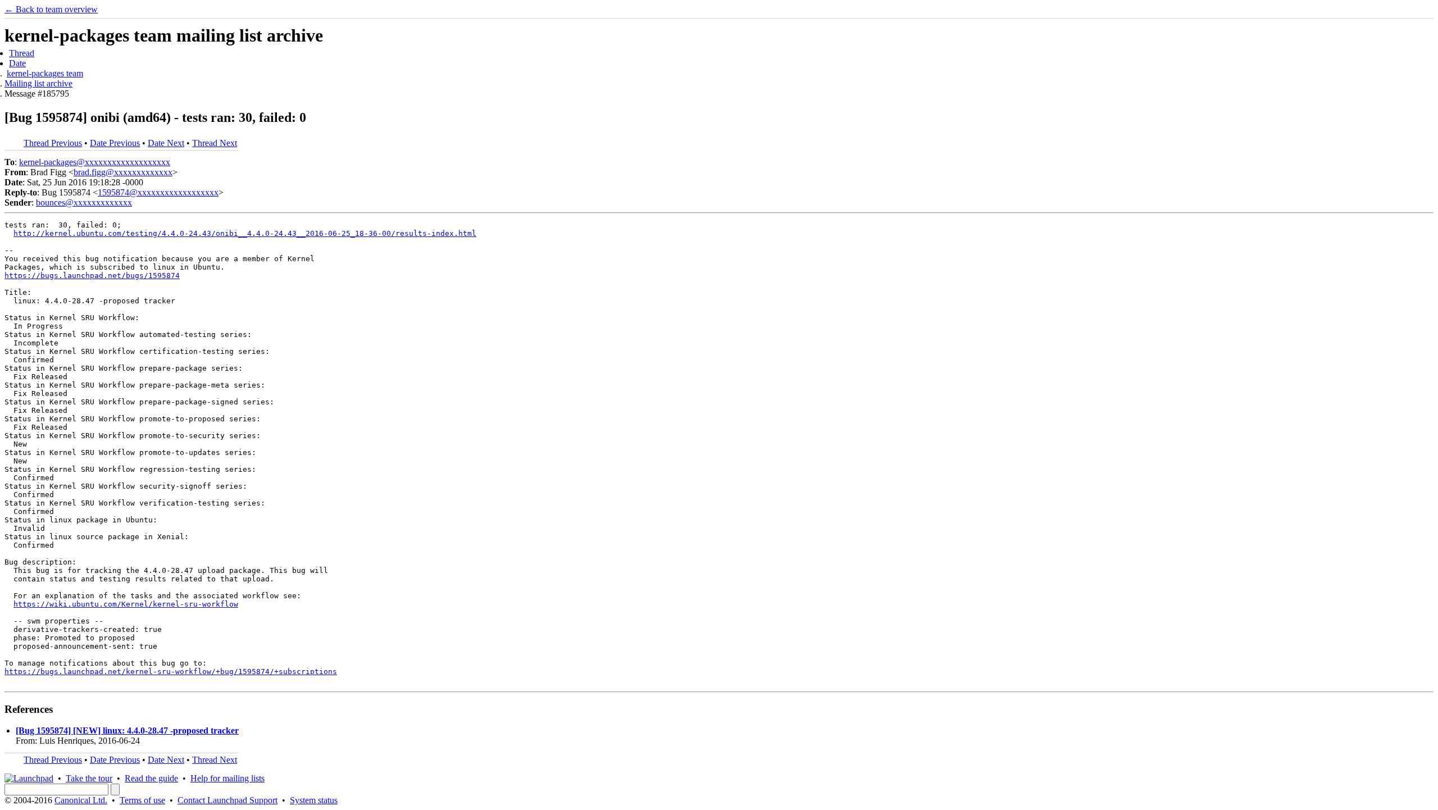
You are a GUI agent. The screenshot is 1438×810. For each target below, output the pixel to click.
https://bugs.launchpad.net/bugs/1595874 (92, 275)
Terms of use (142, 800)
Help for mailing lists (227, 778)
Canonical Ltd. (80, 800)
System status (314, 800)
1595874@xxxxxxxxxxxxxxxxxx (158, 192)
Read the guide (151, 778)
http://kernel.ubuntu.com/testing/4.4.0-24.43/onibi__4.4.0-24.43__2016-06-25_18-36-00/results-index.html (244, 233)
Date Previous (115, 143)
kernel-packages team (45, 73)
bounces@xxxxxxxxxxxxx (84, 202)
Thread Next (214, 143)
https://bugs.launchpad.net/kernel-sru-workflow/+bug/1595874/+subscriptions (170, 671)
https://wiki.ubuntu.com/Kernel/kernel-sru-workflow (125, 604)
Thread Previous (53, 143)
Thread (21, 53)
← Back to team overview (51, 9)
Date (17, 63)
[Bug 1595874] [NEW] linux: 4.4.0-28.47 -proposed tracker (127, 730)
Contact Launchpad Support (227, 800)
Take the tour (89, 778)
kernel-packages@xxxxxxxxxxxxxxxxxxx (94, 162)
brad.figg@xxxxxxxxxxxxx (123, 172)
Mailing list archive (38, 83)
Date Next (166, 143)
